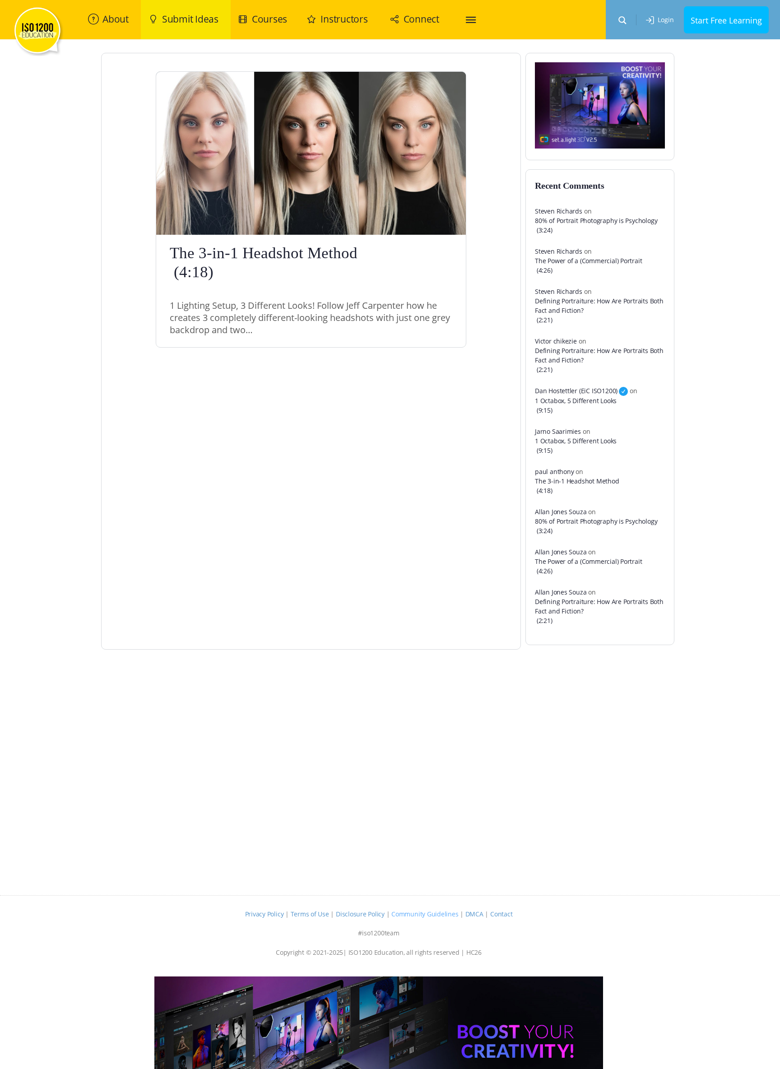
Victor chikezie (556, 341)
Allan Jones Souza (560, 511)
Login (666, 19)
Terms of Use (310, 914)
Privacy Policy (264, 914)
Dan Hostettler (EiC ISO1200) (576, 390)
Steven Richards (558, 211)
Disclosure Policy (360, 914)
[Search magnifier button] (622, 20)
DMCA (474, 914)
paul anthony (554, 471)
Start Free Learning (726, 20)
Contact (501, 914)
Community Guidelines (424, 914)
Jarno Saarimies (558, 431)
